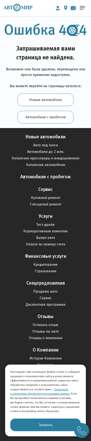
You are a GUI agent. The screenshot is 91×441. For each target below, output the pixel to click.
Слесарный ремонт (45, 204)
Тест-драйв (45, 224)
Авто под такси (45, 145)
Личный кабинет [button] (57, 8)
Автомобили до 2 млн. (45, 152)
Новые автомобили (45, 100)
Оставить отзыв (45, 325)
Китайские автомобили (45, 165)
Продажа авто (45, 291)
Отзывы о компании (45, 338)
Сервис (45, 189)
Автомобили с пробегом (45, 117)
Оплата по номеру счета (45, 244)
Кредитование (45, 264)
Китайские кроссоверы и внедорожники (45, 158)
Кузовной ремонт (45, 198)
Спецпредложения (45, 283)
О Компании (46, 349)
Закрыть (45, 425)
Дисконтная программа (46, 304)
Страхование (45, 271)
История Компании (46, 358)
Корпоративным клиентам (45, 231)
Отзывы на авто (45, 331)
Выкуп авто (45, 238)
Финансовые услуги (45, 256)
